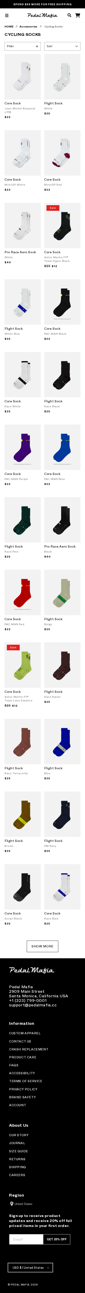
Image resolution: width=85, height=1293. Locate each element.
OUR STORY (19, 1135)
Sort (49, 46)
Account (17, 1105)
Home (9, 26)
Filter (10, 46)
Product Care (22, 1057)
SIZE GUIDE (18, 1151)
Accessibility (22, 1073)
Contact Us (20, 1041)
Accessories (28, 26)
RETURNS (17, 1159)
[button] (7, 15)
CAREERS (17, 1175)
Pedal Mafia (20, 1284)
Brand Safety (22, 1097)
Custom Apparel (25, 1033)
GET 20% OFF (57, 1239)
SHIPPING (17, 1167)
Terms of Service (25, 1081)
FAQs (13, 1065)
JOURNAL (17, 1143)
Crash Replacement (28, 1049)
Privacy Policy (23, 1089)
